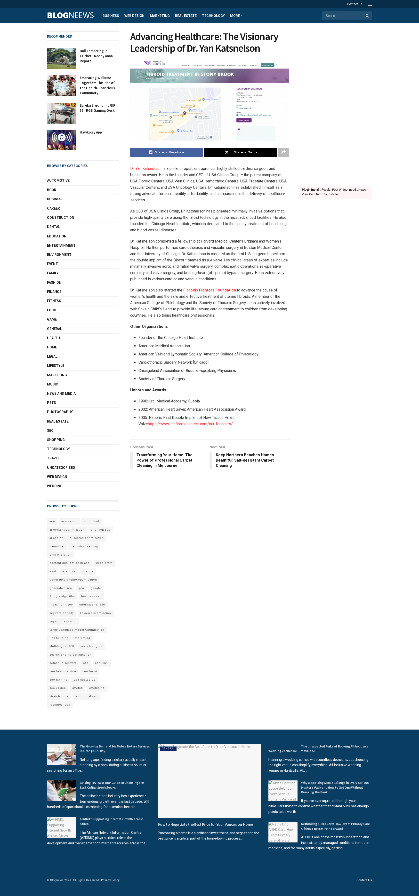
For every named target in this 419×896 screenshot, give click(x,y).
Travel (53, 458)
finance (87, 571)
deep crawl (104, 563)
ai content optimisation (67, 529)
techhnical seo (86, 696)
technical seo (59, 704)
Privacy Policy (110, 880)
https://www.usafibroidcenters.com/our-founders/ (190, 424)
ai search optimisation (87, 538)
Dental (53, 227)
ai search (56, 538)
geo (81, 588)
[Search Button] (367, 15)
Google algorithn (62, 596)
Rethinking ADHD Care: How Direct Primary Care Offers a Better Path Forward (335, 826)
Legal (52, 356)
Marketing (160, 16)
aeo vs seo (69, 521)
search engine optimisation (70, 654)
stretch (77, 688)
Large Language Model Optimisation (76, 629)
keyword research (62, 621)
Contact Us (354, 4)
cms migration (60, 554)
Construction (60, 218)
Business (111, 16)
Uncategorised (61, 468)
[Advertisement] (336, 103)
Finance (54, 292)
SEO (50, 430)
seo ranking (58, 679)
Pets (51, 403)
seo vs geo (57, 688)
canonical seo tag (84, 546)
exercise (68, 571)
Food (51, 310)
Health (53, 338)
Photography (60, 412)
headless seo (91, 596)
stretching (97, 688)
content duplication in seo (69, 563)
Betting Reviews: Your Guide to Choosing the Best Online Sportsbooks (112, 785)
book (51, 190)
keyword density (61, 613)
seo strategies (84, 679)
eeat (52, 571)
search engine (92, 646)
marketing (82, 638)
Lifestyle (55, 366)
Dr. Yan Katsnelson (145, 168)
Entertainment (61, 245)
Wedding (55, 486)
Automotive (58, 180)
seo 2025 (101, 663)
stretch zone (59, 696)
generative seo (60, 588)
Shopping (56, 440)
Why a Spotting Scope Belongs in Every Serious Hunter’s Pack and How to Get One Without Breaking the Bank (335, 787)
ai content (91, 521)
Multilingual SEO (61, 646)
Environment (59, 255)
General (54, 329)
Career (53, 208)
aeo (52, 521)
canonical (56, 546)
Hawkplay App (91, 132)
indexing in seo (61, 604)
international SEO (92, 604)
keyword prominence (96, 613)
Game (52, 319)
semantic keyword (63, 663)
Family (52, 273)
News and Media (61, 393)
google (95, 588)
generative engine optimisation (73, 579)
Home (52, 347)
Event (52, 264)
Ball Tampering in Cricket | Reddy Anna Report (96, 55)
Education (56, 236)
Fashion (54, 282)
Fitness (54, 301)
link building (59, 638)
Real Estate (186, 16)
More (235, 16)
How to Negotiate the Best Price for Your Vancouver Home (205, 824)
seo (86, 663)
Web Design (134, 16)
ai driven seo (101, 529)
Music (52, 384)
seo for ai (89, 671)
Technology (213, 16)
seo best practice (62, 671)
